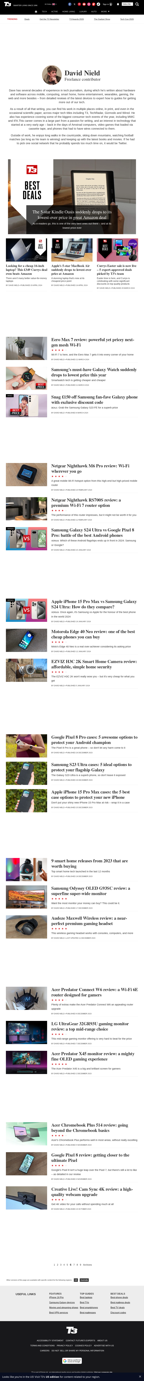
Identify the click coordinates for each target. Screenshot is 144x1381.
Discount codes (118, 1312)
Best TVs (84, 1302)
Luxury (83, 11)
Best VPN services (58, 1312)
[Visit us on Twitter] (74, 4)
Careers (44, 1351)
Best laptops (86, 1297)
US (76, 1280)
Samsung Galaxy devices (62, 1302)
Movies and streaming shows (63, 1307)
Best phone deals (119, 1297)
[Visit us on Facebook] (69, 4)
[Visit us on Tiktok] (98, 4)
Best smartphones (89, 1307)
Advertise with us (104, 1345)
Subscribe (127, 4)
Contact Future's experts (80, 1340)
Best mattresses (88, 1312)
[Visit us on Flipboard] (93, 4)
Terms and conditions (42, 1345)
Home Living (68, 11)
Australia (84, 1280)
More (104, 11)
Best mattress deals (120, 1302)
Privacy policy (65, 1345)
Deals (27, 19)
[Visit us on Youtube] (84, 4)
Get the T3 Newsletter (49, 19)
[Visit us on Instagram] (89, 4)
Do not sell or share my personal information (78, 1351)
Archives (87, 1265)
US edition (52, 1376)
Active (54, 11)
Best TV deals (118, 1307)
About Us (102, 1340)
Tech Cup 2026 (127, 19)
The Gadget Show (102, 19)
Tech (44, 11)
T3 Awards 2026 (76, 19)
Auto (94, 11)
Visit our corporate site (103, 1372)
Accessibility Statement (50, 1340)
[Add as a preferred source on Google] (72, 1361)
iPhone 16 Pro (56, 1297)
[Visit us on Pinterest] (79, 4)
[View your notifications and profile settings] (118, 4)
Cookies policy (83, 1345)
